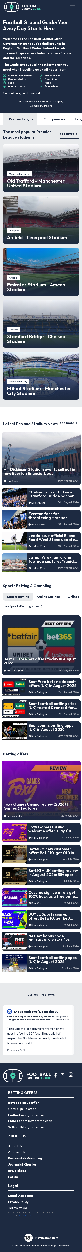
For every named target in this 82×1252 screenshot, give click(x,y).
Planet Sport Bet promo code (30, 1121)
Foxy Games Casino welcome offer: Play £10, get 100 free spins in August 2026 (50, 829)
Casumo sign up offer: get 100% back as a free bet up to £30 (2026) (52, 894)
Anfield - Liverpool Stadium (37, 237)
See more (67, 133)
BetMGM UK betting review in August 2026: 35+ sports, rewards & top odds (53, 873)
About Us (15, 1146)
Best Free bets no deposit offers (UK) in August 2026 (52, 684)
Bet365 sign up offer (23, 1103)
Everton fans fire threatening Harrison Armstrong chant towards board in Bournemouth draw (52, 516)
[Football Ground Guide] (22, 7)
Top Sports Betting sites (21, 606)
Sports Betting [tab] (18, 597)
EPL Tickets (17, 1171)
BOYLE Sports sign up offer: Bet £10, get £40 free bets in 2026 (49, 916)
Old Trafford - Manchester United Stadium (36, 183)
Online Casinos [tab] (48, 597)
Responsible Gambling (25, 1158)
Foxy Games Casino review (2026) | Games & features (36, 806)
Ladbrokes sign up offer (26, 1115)
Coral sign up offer (22, 1109)
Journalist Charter (22, 1164)
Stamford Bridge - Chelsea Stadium (36, 339)
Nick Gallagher (15, 670)
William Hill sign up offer (26, 1127)
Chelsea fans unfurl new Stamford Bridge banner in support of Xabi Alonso (53, 494)
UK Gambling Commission (25, 1216)
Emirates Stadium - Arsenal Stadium (37, 287)
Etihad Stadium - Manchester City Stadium (39, 391)
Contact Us (16, 1152)
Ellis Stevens (13, 481)
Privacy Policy (18, 1202)
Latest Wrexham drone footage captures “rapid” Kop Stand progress (52, 559)
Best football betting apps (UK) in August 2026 (52, 960)
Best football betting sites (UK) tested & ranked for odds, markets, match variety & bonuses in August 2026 (52, 706)
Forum (13, 1177)
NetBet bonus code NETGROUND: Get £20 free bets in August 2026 (51, 938)
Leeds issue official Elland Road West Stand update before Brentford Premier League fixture (52, 538)
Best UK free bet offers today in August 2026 (40, 661)
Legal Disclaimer (20, 1196)
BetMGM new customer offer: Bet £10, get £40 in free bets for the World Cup (51, 851)
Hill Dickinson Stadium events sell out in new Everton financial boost (39, 471)
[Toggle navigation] (72, 7)
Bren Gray (37, 903)
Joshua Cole (38, 546)
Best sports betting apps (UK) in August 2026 (50, 727)
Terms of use (18, 1208)
